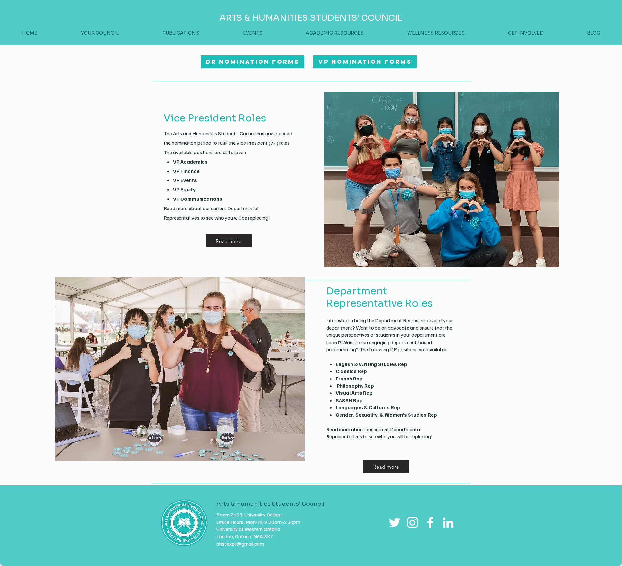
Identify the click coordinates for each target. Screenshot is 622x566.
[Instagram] (412, 522)
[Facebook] (430, 522)
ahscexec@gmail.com (240, 543)
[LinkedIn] (448, 522)
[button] (525, 33)
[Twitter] (394, 522)
